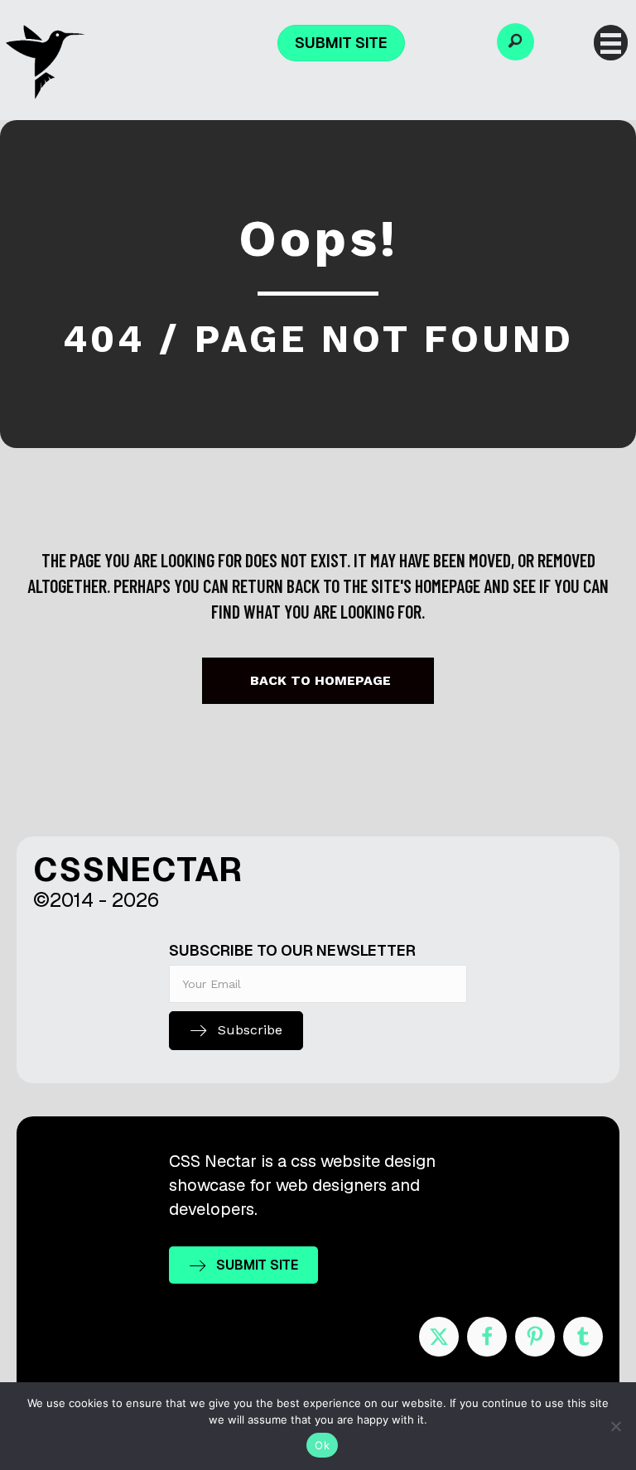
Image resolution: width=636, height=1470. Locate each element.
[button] (515, 41)
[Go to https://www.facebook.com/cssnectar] (487, 1337)
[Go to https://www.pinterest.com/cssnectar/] (535, 1337)
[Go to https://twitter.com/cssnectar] (439, 1337)
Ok (322, 1445)
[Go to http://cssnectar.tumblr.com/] (583, 1337)
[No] (615, 1426)
